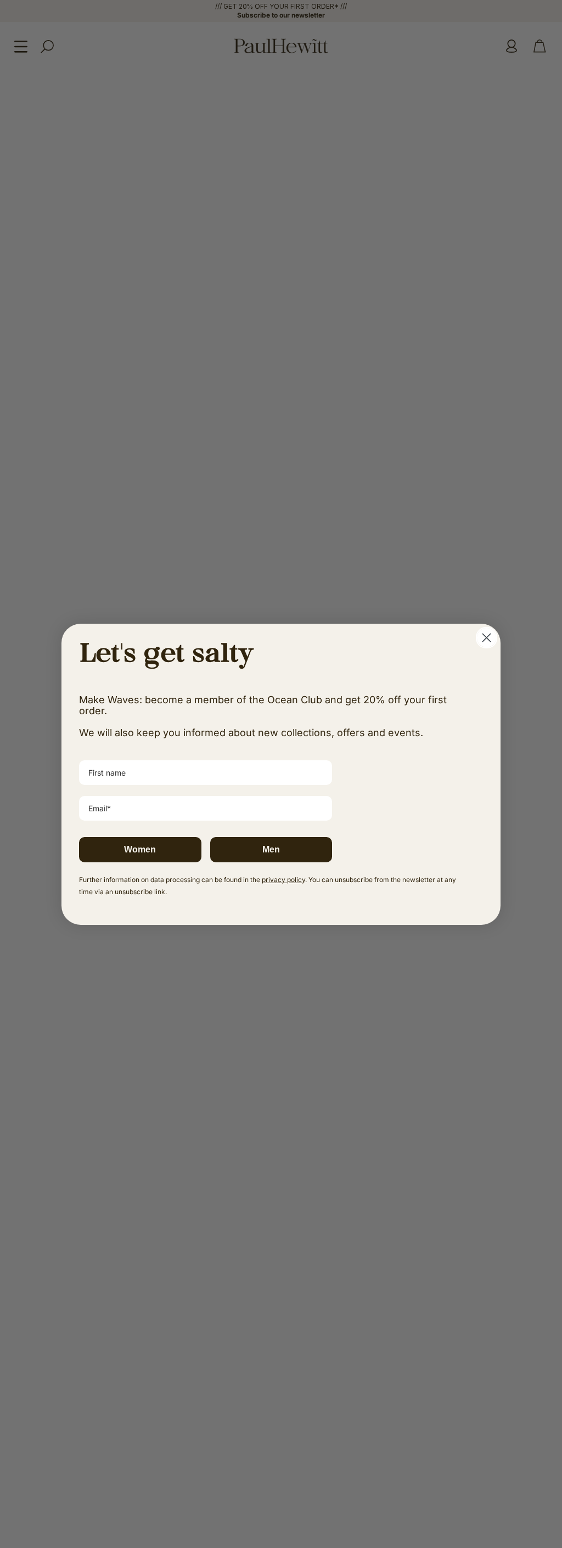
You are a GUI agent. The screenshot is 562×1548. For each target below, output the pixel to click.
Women (140, 849)
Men (271, 849)
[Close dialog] (486, 637)
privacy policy (283, 879)
